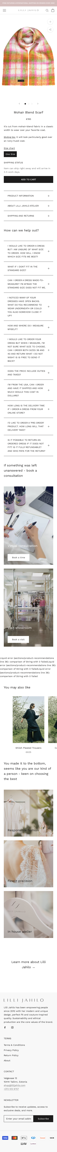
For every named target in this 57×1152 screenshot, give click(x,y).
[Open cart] (52, 10)
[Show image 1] (25, 104)
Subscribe (43, 1118)
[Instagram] (12, 1027)
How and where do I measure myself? (26, 327)
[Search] (47, 10)
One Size (10, 154)
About (7, 1060)
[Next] (37, 103)
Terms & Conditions (14, 1045)
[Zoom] (50, 21)
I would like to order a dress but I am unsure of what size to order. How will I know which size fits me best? (26, 251)
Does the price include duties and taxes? (26, 373)
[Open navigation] (4, 10)
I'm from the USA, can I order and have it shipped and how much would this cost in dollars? (26, 390)
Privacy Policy (11, 1050)
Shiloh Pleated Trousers (28, 748)
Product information (21, 195)
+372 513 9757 (11, 1089)
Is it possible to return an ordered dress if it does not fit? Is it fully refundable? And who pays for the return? (26, 445)
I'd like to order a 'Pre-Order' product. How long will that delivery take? (26, 426)
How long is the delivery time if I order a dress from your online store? (26, 409)
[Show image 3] (32, 104)
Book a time (18, 557)
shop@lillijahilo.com (14, 1085)
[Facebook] (5, 1027)
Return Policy (11, 1055)
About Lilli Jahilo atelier (23, 205)
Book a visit (18, 639)
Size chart (9, 148)
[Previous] (19, 103)
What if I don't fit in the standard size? (23, 268)
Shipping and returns (21, 216)
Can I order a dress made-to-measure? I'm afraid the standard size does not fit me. (27, 284)
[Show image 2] (28, 104)
